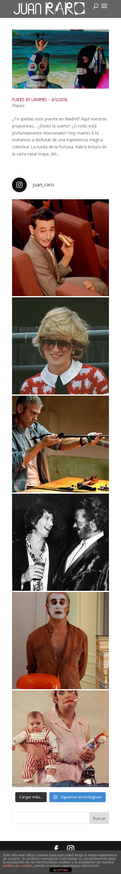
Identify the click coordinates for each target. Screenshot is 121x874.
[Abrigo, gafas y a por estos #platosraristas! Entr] (60, 345)
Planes (18, 105)
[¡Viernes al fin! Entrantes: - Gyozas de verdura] (60, 542)
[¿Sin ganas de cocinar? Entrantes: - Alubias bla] (60, 738)
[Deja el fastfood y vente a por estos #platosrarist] (60, 247)
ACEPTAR (60, 870)
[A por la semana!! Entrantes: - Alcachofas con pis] (60, 444)
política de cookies (18, 866)
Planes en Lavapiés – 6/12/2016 (39, 99)
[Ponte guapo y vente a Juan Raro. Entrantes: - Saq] (60, 640)
